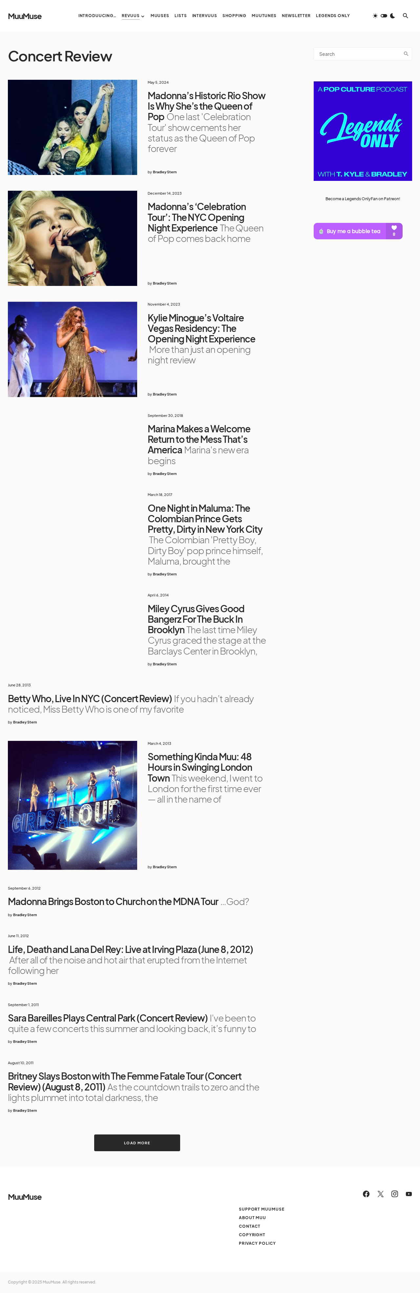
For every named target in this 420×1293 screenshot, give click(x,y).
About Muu (252, 1217)
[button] (384, 16)
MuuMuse (25, 16)
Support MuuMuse (261, 1209)
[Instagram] (394, 1194)
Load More (137, 1143)
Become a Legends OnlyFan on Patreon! (363, 198)
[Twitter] (380, 1194)
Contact (250, 1226)
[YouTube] (409, 1194)
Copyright (252, 1234)
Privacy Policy (257, 1243)
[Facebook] (366, 1194)
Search (406, 53)
